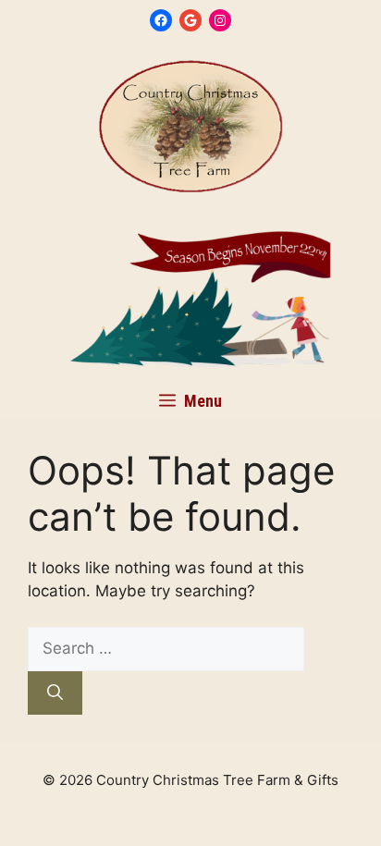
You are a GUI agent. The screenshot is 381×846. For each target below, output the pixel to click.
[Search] (55, 693)
